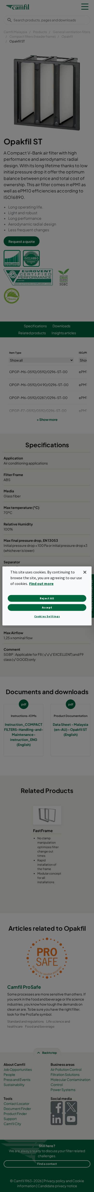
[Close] (85, 572)
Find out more (41, 583)
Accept (47, 607)
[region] (47, 596)
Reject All (47, 598)
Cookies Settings (47, 616)
